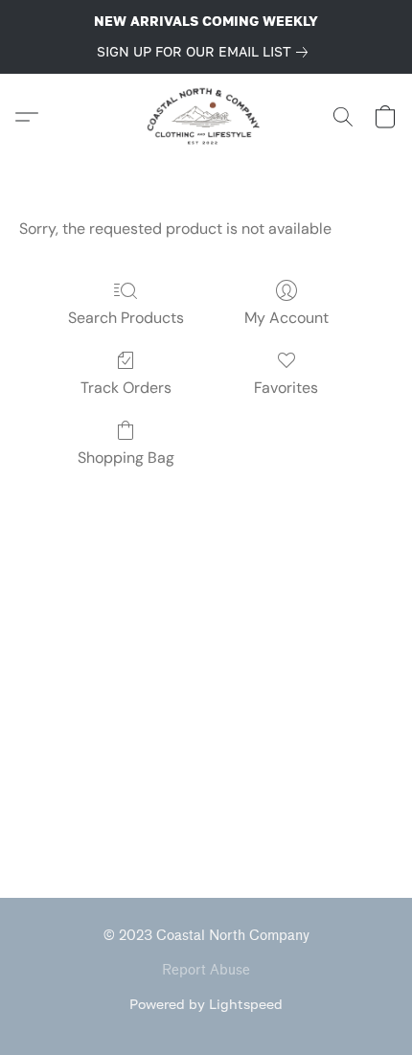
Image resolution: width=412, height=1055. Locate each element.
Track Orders (126, 388)
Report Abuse (206, 970)
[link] (206, 51)
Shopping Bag (126, 457)
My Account (286, 318)
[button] (206, 117)
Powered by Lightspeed (206, 1004)
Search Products (126, 318)
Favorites (286, 388)
